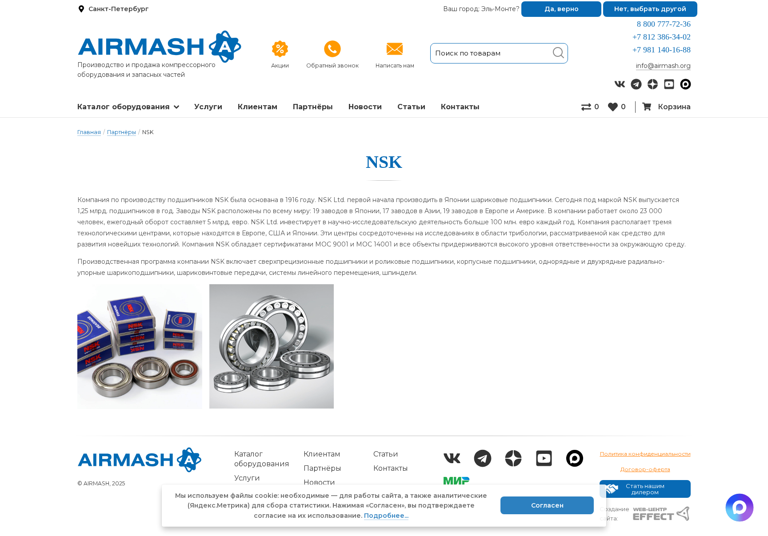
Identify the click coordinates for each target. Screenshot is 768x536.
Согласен (547, 505)
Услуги (208, 107)
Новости (365, 107)
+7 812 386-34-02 (661, 36)
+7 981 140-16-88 (661, 49)
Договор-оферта (645, 469)
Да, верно (561, 9)
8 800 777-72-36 (664, 24)
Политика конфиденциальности (645, 453)
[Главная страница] (159, 46)
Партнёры (313, 107)
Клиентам (257, 107)
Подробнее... (386, 516)
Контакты (390, 468)
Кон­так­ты (460, 107)
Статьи (411, 107)
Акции (280, 65)
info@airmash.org (663, 66)
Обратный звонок (332, 65)
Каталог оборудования (123, 107)
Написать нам (395, 65)
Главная (89, 132)
